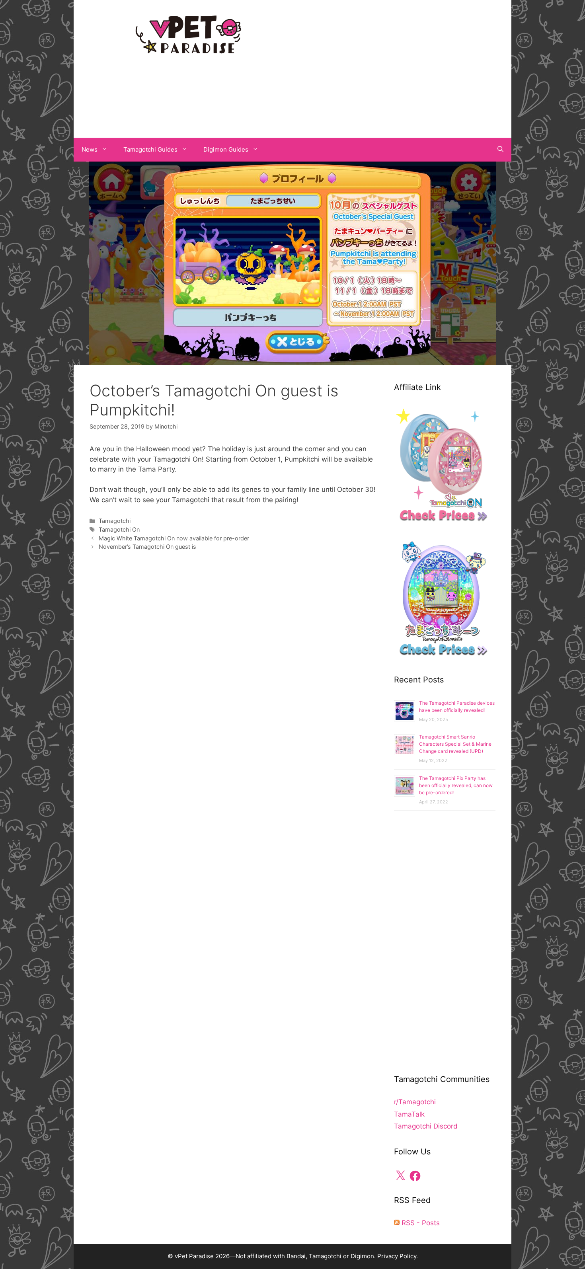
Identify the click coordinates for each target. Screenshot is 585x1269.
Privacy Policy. (397, 1256)
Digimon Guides (225, 149)
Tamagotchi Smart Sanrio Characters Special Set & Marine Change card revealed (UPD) (455, 744)
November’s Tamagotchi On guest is (147, 546)
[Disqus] (234, 676)
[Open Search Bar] (500, 150)
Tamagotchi (115, 520)
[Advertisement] (396, 67)
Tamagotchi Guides (150, 149)
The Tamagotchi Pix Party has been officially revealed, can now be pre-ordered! (456, 785)
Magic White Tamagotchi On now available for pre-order (174, 538)
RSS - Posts (420, 1223)
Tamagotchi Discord (426, 1126)
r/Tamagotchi (415, 1102)
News (90, 149)
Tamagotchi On (119, 529)
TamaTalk (409, 1114)
